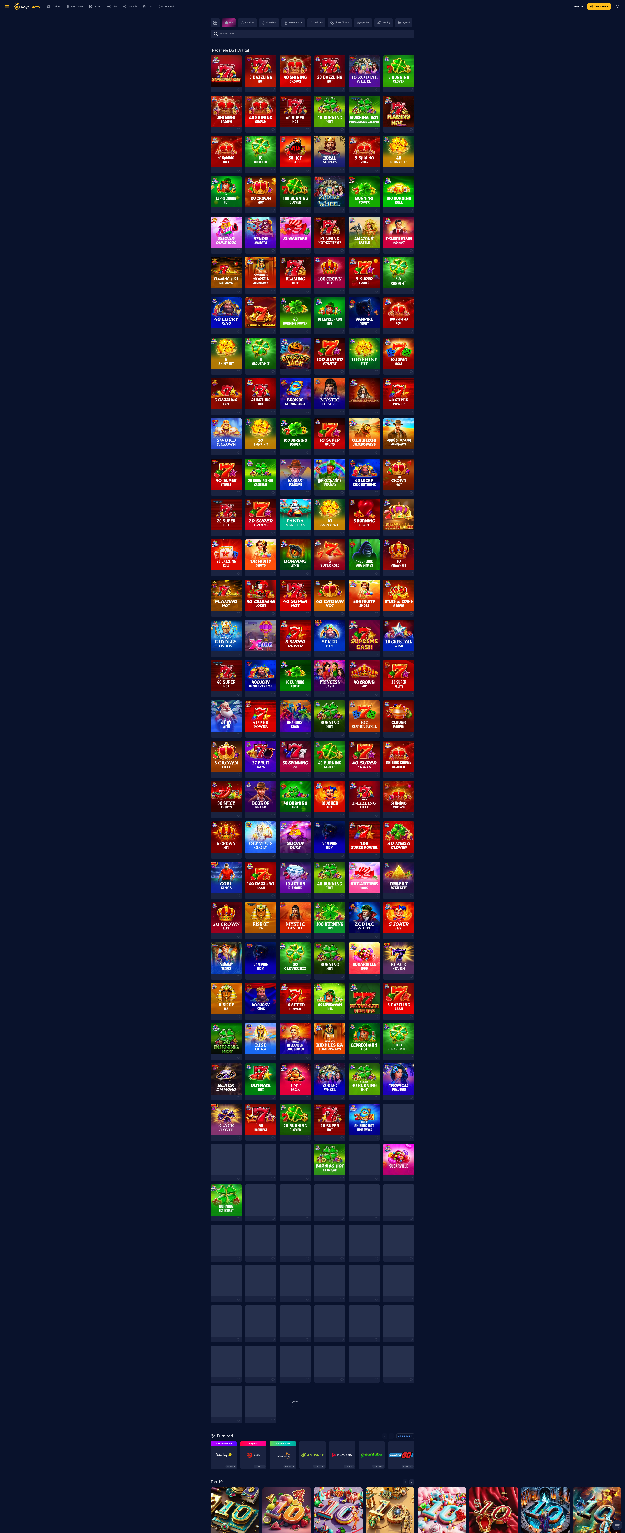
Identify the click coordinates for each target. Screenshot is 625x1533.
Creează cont (601, 6)
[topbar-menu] (7, 6)
